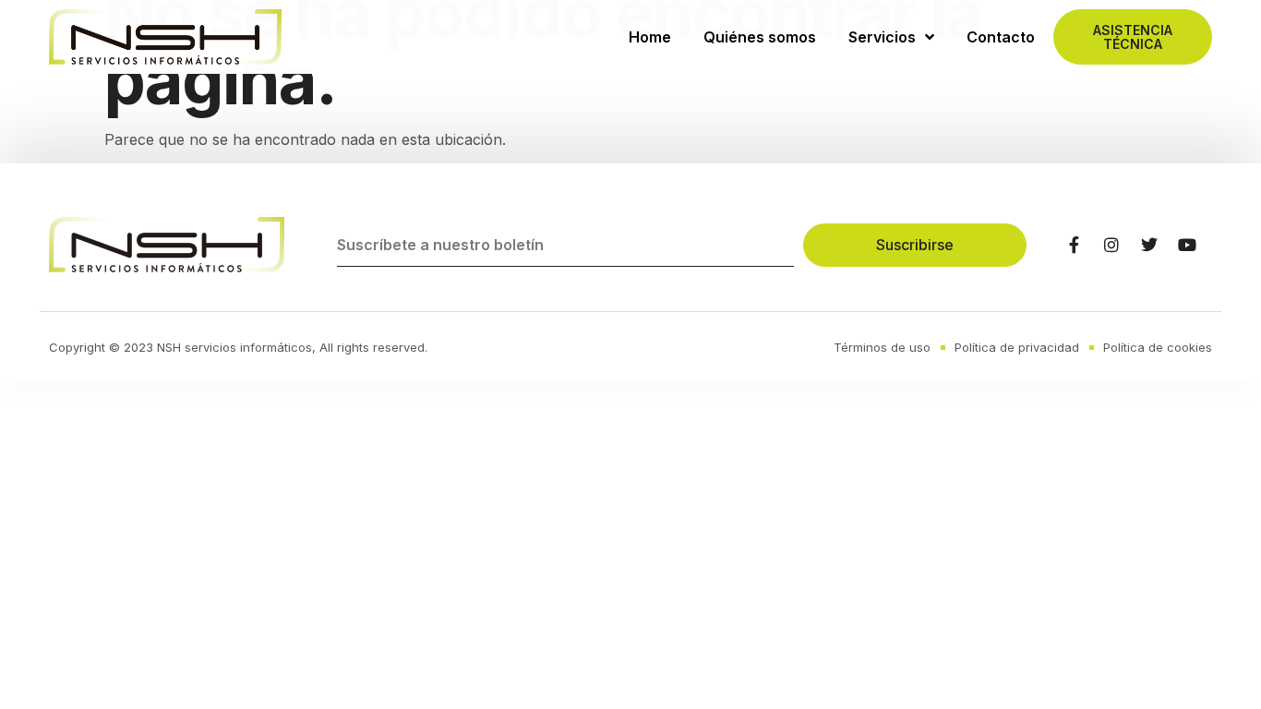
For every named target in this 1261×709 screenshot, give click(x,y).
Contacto (1001, 37)
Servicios (882, 37)
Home (650, 37)
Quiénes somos (759, 37)
